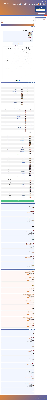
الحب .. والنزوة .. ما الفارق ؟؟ (30, 288)
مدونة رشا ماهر (19, 112)
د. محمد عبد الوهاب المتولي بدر (28, 312)
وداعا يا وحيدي (32, 256)
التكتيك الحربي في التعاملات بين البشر (29, 300)
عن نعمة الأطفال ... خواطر (31, 311)
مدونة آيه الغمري (22, 147)
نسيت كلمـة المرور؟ (33, 26)
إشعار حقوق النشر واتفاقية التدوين (17, 200)
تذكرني (33, 23)
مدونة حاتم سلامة (15, 100)
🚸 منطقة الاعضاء (25, 4)
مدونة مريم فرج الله (19, 116)
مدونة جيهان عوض (19, 123)
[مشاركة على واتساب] (17, 80)
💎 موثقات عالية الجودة (19, 4)
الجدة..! (33, 331)
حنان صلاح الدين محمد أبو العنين (28, 257)
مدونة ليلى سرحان (23, 182)
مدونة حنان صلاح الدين (22, 151)
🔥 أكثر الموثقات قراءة (36, 4)
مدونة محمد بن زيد (19, 114)
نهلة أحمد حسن (29, 351)
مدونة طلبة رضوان (22, 138)
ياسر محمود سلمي (29, 295)
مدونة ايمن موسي (15, 89)
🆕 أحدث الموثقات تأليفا (42, 4)
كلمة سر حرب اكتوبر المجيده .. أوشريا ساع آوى (28, 317)
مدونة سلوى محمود (19, 125)
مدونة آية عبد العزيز (23, 180)
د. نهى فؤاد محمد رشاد (29, 212)
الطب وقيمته (32, 230)
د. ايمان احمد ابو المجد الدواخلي (28, 218)
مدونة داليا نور (23, 195)
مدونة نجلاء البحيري (15, 102)
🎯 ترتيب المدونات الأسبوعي (14, 3)
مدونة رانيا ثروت (29, 37)
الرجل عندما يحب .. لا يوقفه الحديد (30, 243)
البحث (36, 13)
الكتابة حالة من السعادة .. (31, 271)
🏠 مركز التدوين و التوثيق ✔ (43, 3)
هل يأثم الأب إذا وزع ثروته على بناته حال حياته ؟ (28, 294)
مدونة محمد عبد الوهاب (22, 140)
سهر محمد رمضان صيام (29, 263)
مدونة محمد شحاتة (15, 98)
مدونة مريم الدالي (23, 186)
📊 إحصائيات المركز (31, 4)
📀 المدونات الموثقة (37, 3)
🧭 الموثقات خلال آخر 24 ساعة (7, 3)
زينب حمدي (30, 289)
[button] (40, 10)
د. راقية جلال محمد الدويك (28, 231)
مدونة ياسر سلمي (23, 162)
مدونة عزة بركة (19, 127)
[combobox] (42, 13)
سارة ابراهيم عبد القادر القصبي (28, 244)
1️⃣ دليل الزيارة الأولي (31, 3)
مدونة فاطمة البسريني (22, 149)
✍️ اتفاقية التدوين (25, 3)
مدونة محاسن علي (19, 118)
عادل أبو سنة (32, 224)
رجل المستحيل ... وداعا (31, 277)
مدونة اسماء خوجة (23, 184)
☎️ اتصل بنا (14, 4)
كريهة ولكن (32, 376)
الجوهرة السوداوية (32, 211)
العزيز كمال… (32, 262)
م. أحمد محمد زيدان (29, 364)
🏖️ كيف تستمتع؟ (20, 3)
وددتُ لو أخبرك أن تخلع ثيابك (30, 323)
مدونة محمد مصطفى (23, 191)
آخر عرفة (33, 363)
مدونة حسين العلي (23, 193)
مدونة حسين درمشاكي (15, 91)
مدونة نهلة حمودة (15, 93)
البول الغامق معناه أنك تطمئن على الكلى (29, 217)
